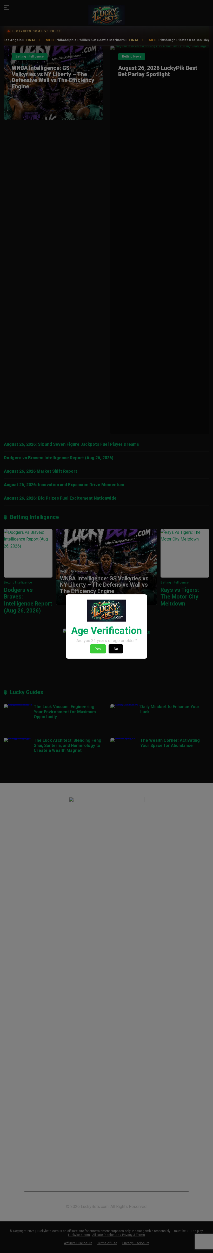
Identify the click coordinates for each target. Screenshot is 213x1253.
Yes (98, 649)
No (116, 649)
